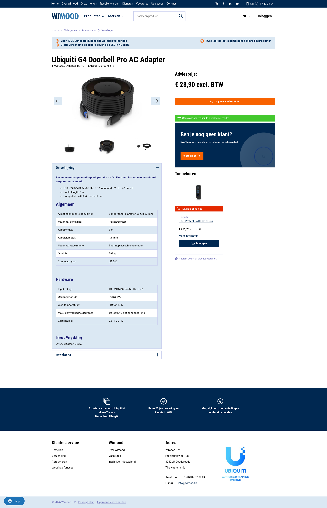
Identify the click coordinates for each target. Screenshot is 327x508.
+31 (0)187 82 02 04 (261, 3)
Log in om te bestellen (227, 101)
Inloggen (265, 16)
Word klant (189, 155)
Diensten (127, 3)
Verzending (59, 455)
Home (55, 3)
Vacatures (142, 3)
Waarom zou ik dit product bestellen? (197, 258)
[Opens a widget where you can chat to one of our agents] (14, 501)
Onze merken (89, 3)
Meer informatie (188, 235)
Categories (70, 30)
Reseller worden (109, 3)
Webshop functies (62, 467)
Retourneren (59, 461)
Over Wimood (70, 3)
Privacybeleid (86, 502)
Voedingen (107, 30)
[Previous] (58, 101)
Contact (171, 3)
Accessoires (89, 30)
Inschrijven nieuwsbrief (122, 461)
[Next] (155, 101)
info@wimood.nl (188, 483)
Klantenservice (65, 442)
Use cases (157, 3)
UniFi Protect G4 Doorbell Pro (196, 221)
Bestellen (57, 449)
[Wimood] (65, 16)
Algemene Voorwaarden (111, 502)
